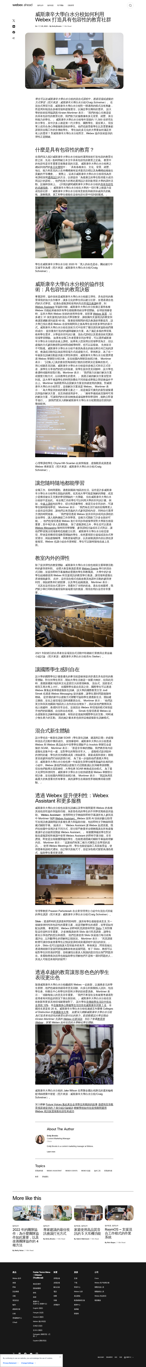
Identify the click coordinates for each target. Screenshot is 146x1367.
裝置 (55, 1272)
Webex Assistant (44, 307)
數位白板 (57, 1287)
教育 (36, 1177)
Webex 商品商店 (100, 1296)
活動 (14, 1296)
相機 (55, 1296)
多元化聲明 (56, 167)
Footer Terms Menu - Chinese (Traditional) (41, 1275)
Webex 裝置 (100, 314)
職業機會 (98, 1300)
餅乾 (34, 1293)
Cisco (97, 1278)
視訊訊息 (16, 1300)
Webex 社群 (78, 1291)
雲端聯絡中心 (17, 1318)
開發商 (76, 1313)
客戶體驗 (60, 5)
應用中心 (77, 1305)
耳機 (55, 1300)
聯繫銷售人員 (99, 1291)
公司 (96, 1272)
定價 (75, 1278)
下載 (75, 1283)
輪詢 (14, 1305)
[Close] (60, 1357)
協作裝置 (50, 5)
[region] (31, 1360)
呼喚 (14, 1287)
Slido (99, 928)
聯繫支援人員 (99, 1287)
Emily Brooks (56, 26)
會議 (14, 1283)
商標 (34, 1297)
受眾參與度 (39, 1171)
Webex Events (90, 568)
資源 (76, 1272)
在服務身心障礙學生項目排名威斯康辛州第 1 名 (80, 1005)
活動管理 (71, 5)
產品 (14, 1272)
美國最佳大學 (60, 1012)
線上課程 (48, 504)
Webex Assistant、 (66, 818)
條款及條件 (37, 1284)
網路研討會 (16, 1309)
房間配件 (57, 1305)
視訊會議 (91, 303)
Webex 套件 (17, 1278)
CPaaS (15, 1322)
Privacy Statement (9, 1363)
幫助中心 (77, 1287)
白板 (14, 1313)
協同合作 (40, 5)
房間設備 (57, 1278)
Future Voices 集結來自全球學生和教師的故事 (72, 1104)
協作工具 (97, 1171)
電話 (55, 1291)
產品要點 (77, 1296)
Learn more (51, 1152)
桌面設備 (57, 1283)
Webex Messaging (46, 528)
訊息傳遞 (16, 1291)
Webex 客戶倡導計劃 (102, 1283)
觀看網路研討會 (79, 1300)
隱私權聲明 (37, 1288)
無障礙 (76, 1309)
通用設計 (53, 177)
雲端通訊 (45, 1177)
